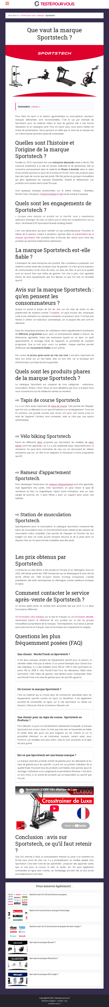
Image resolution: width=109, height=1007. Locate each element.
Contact (60, 1001)
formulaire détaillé (84, 616)
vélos (39, 442)
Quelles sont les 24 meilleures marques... (48, 894)
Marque (40, 15)
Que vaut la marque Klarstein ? (43, 958)
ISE (61, 194)
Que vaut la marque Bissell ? (42, 942)
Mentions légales (49, 1001)
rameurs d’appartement (61, 484)
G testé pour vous (28, 15)
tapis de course (59, 406)
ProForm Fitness (48, 194)
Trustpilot (54, 312)
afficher (35, 106)
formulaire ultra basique (31, 616)
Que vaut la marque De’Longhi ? (44, 974)
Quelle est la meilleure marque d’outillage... (50, 910)
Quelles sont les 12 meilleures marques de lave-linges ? (55, 926)
